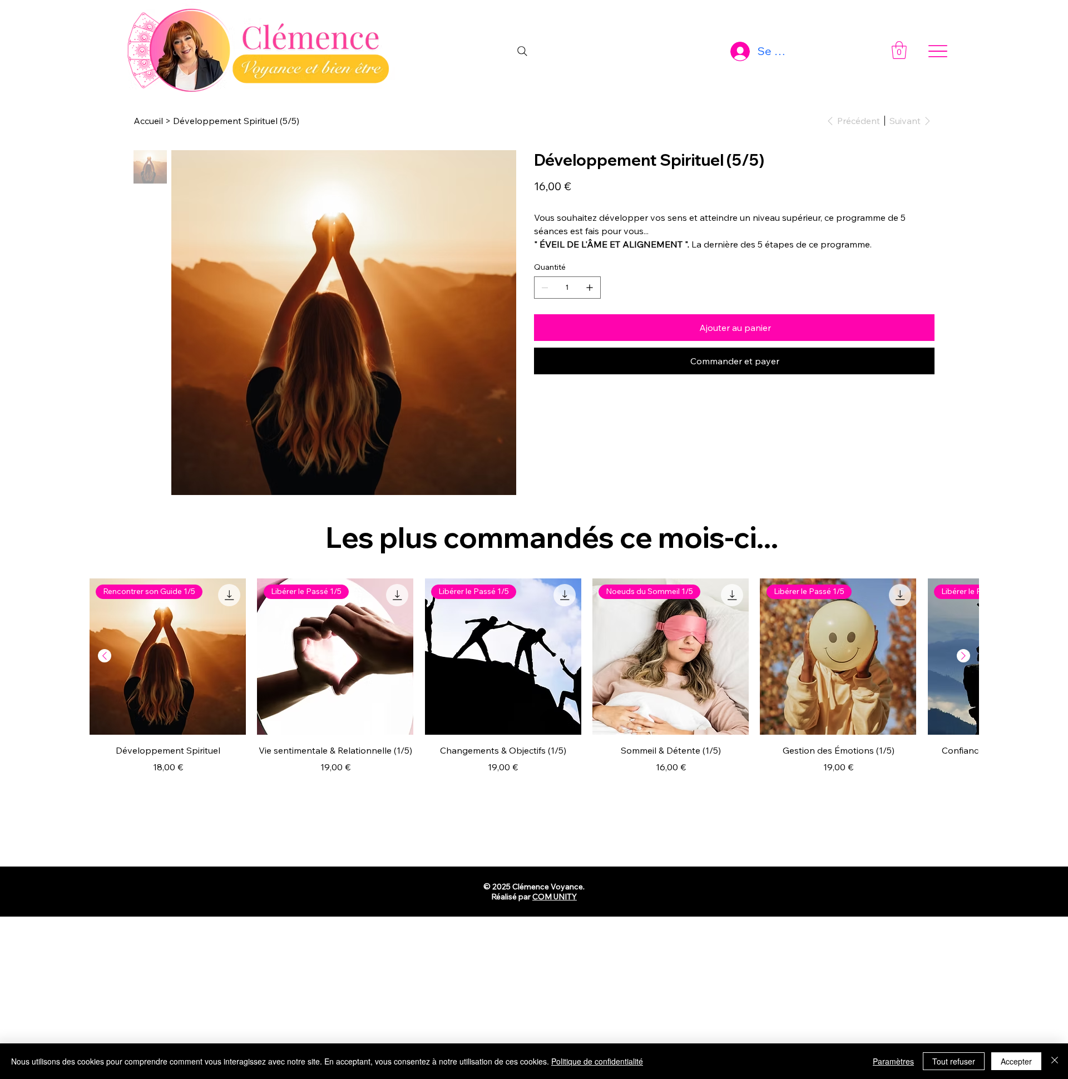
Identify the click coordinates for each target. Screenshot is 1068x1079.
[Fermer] (1054, 1061)
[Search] (522, 51)
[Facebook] (552, 419)
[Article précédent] (104, 655)
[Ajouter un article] (589, 287)
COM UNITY (554, 897)
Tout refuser (953, 1061)
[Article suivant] (963, 655)
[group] (534, 683)
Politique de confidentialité (597, 1061)
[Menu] (938, 51)
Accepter (1016, 1061)
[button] (899, 50)
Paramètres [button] (893, 1061)
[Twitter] (579, 419)
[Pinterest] (566, 419)
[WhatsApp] (539, 419)
